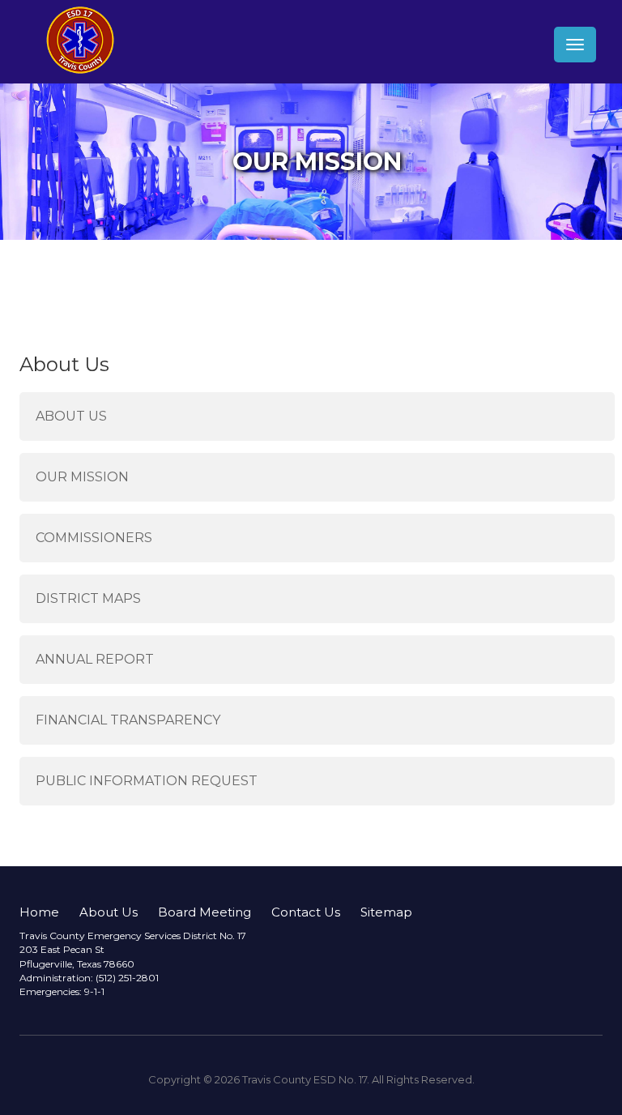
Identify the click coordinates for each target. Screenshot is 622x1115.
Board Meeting (204, 912)
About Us (71, 416)
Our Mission (82, 477)
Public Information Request (147, 780)
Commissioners (94, 537)
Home (39, 912)
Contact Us (305, 912)
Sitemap (386, 912)
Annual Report (95, 659)
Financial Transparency (128, 720)
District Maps (88, 598)
